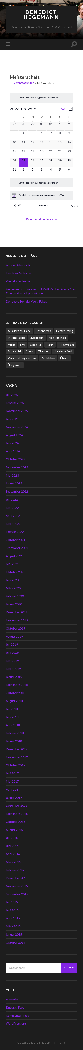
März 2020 (13, 588)
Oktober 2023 (15, 459)
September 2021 (17, 548)
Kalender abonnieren (39, 219)
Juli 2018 (12, 709)
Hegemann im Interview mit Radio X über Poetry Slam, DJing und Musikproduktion (41, 291)
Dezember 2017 (16, 749)
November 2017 (17, 757)
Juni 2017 (12, 773)
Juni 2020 (12, 580)
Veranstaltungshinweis (22, 358)
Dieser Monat (46, 205)
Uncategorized (63, 351)
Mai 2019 (12, 660)
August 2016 (14, 829)
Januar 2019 (14, 676)
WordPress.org (16, 1023)
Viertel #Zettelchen (18, 281)
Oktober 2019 (15, 628)
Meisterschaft (57, 337)
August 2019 (14, 636)
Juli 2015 (12, 902)
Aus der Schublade (18, 265)
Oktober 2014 (15, 942)
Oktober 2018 (15, 692)
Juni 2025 (12, 419)
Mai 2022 (12, 507)
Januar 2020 (14, 604)
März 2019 (13, 668)
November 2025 (17, 411)
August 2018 (14, 701)
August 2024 (14, 435)
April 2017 (13, 789)
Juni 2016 (12, 845)
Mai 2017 (12, 781)
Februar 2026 (15, 402)
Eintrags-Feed (15, 1007)
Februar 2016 (15, 870)
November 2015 (17, 886)
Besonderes (43, 331)
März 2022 (13, 523)
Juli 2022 (12, 499)
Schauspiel (14, 351)
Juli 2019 (12, 644)
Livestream (36, 337)
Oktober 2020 (15, 572)
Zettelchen (48, 358)
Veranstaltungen (24, 82)
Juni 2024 (12, 443)
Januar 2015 (14, 934)
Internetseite (16, 337)
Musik (11, 344)
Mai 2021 (12, 564)
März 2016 (13, 862)
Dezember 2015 (16, 878)
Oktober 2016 (15, 821)
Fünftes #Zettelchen (19, 273)
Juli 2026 (12, 395)
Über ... (64, 358)
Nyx (22, 344)
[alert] (42, 98)
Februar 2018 (15, 733)
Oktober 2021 (15, 539)
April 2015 (13, 918)
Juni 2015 (12, 910)
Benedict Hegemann (41, 14)
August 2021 (14, 556)
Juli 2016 (12, 837)
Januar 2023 (14, 483)
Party (50, 344)
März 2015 (13, 926)
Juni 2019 (12, 652)
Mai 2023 (12, 475)
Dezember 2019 (16, 612)
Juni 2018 (12, 717)
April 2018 (13, 725)
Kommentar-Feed (17, 1015)
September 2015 (17, 894)
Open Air (35, 344)
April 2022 (13, 515)
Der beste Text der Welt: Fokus (26, 301)
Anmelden (12, 999)
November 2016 (17, 813)
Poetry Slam (66, 344)
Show (29, 351)
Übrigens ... (14, 365)
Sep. (73, 206)
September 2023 (17, 467)
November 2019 (17, 620)
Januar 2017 (14, 797)
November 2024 (17, 427)
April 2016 (13, 854)
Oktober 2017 (15, 765)
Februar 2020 (15, 596)
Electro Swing (64, 331)
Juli (19, 205)
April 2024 (13, 451)
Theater (43, 351)
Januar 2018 (14, 741)
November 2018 (17, 684)
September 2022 (17, 491)
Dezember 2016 (16, 805)
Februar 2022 (15, 531)
